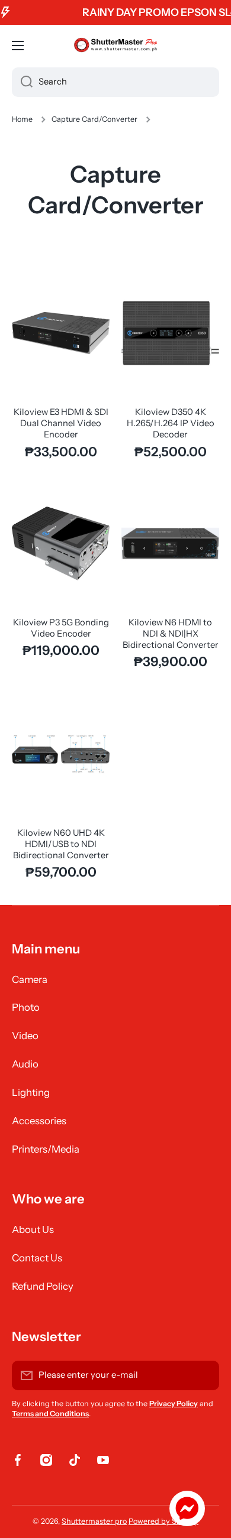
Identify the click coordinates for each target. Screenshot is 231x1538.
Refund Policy (42, 1286)
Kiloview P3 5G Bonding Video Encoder (61, 628)
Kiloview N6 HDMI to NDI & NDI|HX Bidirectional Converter (171, 633)
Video (25, 1035)
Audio (25, 1064)
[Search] (22, 82)
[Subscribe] (204, 1375)
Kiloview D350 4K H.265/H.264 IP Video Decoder (170, 423)
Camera (29, 979)
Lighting (31, 1092)
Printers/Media (45, 1149)
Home (22, 119)
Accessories (39, 1121)
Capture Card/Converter (94, 119)
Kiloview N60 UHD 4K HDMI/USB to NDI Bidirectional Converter (61, 844)
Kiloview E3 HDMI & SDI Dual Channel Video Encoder (61, 423)
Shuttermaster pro (94, 1521)
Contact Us (37, 1258)
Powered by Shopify (163, 1521)
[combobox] (115, 82)
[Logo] (115, 45)
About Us (33, 1229)
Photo (26, 1007)
